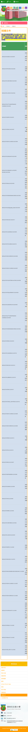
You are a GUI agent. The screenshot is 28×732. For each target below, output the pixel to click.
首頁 (3, 26)
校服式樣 (3, 676)
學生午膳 (3, 673)
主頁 (3, 1)
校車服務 (3, 678)
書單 (2, 681)
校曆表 (3, 670)
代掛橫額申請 (4, 698)
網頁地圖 (15, 729)
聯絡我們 (17, 1)
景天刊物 (3, 689)
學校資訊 (8, 26)
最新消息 (3, 667)
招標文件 (3, 695)
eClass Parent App (6, 684)
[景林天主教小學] (14, 9)
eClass (10, 1)
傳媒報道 (3, 692)
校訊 (2, 687)
